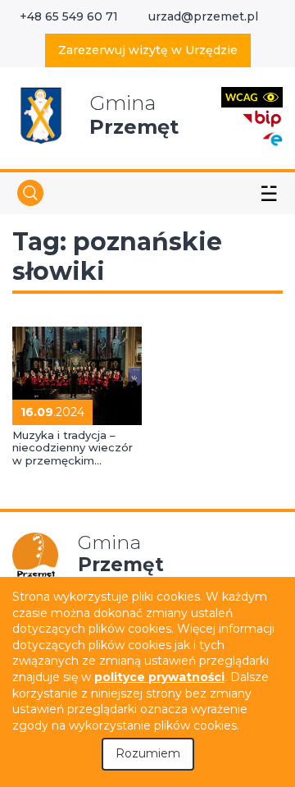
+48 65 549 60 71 (69, 16)
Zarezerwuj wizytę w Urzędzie (148, 50)
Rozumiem (148, 753)
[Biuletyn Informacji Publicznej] (262, 117)
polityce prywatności (159, 677)
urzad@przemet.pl (203, 16)
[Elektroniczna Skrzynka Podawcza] (272, 138)
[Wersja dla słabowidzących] (252, 96)
